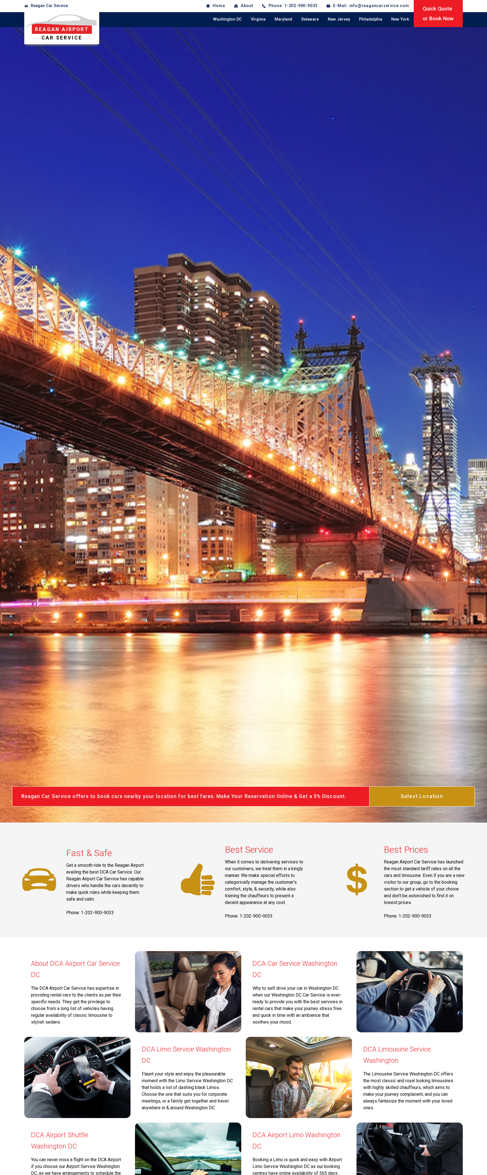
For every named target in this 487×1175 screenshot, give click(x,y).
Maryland (283, 19)
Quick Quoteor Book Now (438, 13)
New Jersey (339, 19)
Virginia (258, 19)
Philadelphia (370, 19)
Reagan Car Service (49, 5)
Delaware (310, 19)
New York (400, 19)
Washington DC (227, 19)
